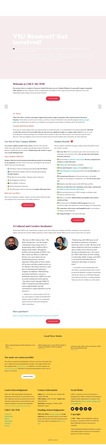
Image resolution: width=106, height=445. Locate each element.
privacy (80, 383)
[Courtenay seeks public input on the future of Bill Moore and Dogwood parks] (86, 343)
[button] (6, 107)
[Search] (14, 8)
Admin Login (53, 440)
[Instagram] (85, 409)
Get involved (77, 220)
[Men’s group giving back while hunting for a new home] (21, 342)
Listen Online (53, 98)
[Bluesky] (72, 409)
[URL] (90, 409)
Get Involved (28, 205)
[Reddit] (77, 409)
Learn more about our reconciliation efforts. (18, 406)
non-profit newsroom (11, 368)
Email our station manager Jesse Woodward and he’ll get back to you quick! (36, 315)
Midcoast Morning (22, 366)
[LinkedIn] (81, 409)
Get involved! (53, 321)
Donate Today (28, 376)
